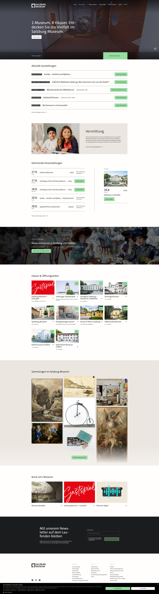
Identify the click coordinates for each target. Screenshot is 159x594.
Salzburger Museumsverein (116, 576)
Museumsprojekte (114, 574)
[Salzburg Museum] (39, 5)
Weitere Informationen (53, 587)
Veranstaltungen (112, 4)
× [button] (157, 584)
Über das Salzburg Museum (116, 569)
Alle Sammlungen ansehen (79, 457)
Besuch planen (93, 4)
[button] (52, 592)
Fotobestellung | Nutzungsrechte (99, 574)
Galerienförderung (76, 574)
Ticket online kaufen (121, 74)
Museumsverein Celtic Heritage (117, 578)
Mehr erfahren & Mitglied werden (41, 251)
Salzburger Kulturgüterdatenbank (80, 580)
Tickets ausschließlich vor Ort (119, 90)
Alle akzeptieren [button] (117, 588)
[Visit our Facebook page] (32, 580)
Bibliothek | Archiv (95, 570)
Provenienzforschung (77, 578)
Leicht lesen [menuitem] (82, 4)
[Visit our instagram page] (36, 580)
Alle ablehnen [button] (143, 588)
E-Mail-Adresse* (90, 530)
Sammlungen (75, 576)
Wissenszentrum (95, 569)
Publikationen (94, 567)
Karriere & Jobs (113, 580)
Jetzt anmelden (79, 181)
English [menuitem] (75, 4)
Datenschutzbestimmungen (95, 538)
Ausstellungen (102, 4)
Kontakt (112, 567)
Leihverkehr (94, 572)
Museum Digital (76, 572)
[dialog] (79, 588)
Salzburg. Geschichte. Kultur (116, 570)
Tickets (125, 4)
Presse (92, 576)
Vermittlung (75, 570)
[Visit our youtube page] (39, 580)
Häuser (120, 4)
